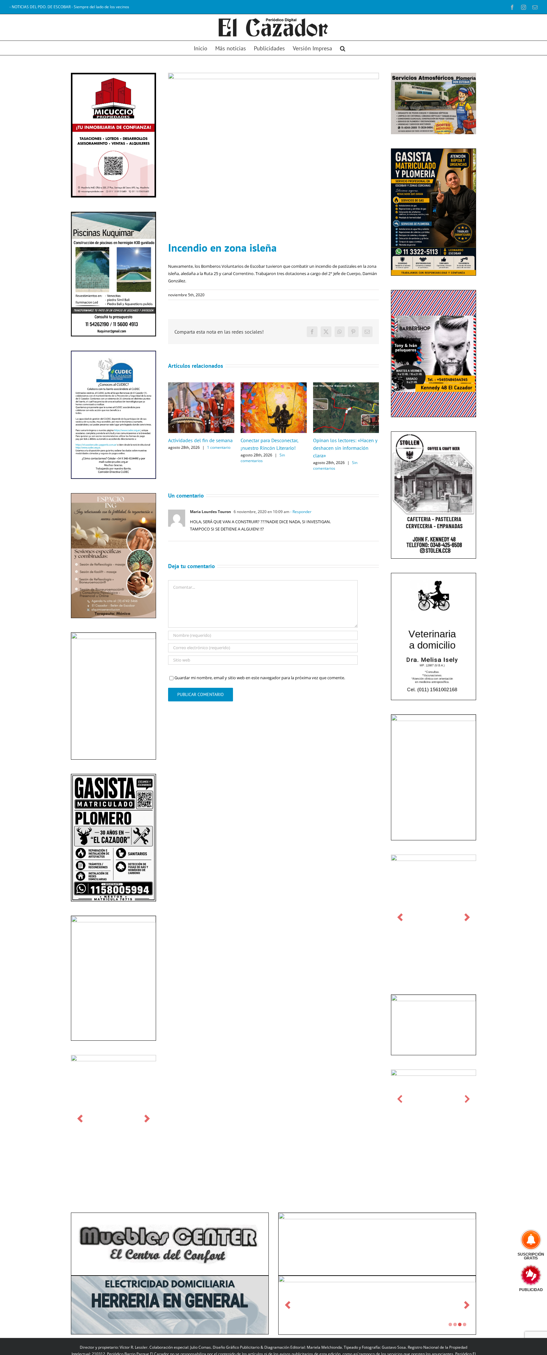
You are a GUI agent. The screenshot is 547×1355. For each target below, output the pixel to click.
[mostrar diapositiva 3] (460, 1324)
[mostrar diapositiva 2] (455, 1324)
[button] (342, 48)
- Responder (300, 511)
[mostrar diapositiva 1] (450, 1324)
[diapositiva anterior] (79, 1118)
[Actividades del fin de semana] (201, 385)
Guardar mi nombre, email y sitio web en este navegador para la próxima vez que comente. (259, 678)
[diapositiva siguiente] (147, 1118)
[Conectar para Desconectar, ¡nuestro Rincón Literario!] (274, 385)
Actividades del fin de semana (200, 440)
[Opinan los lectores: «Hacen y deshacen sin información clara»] (346, 385)
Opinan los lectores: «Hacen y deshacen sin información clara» (345, 448)
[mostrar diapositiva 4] (464, 1324)
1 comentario (218, 447)
